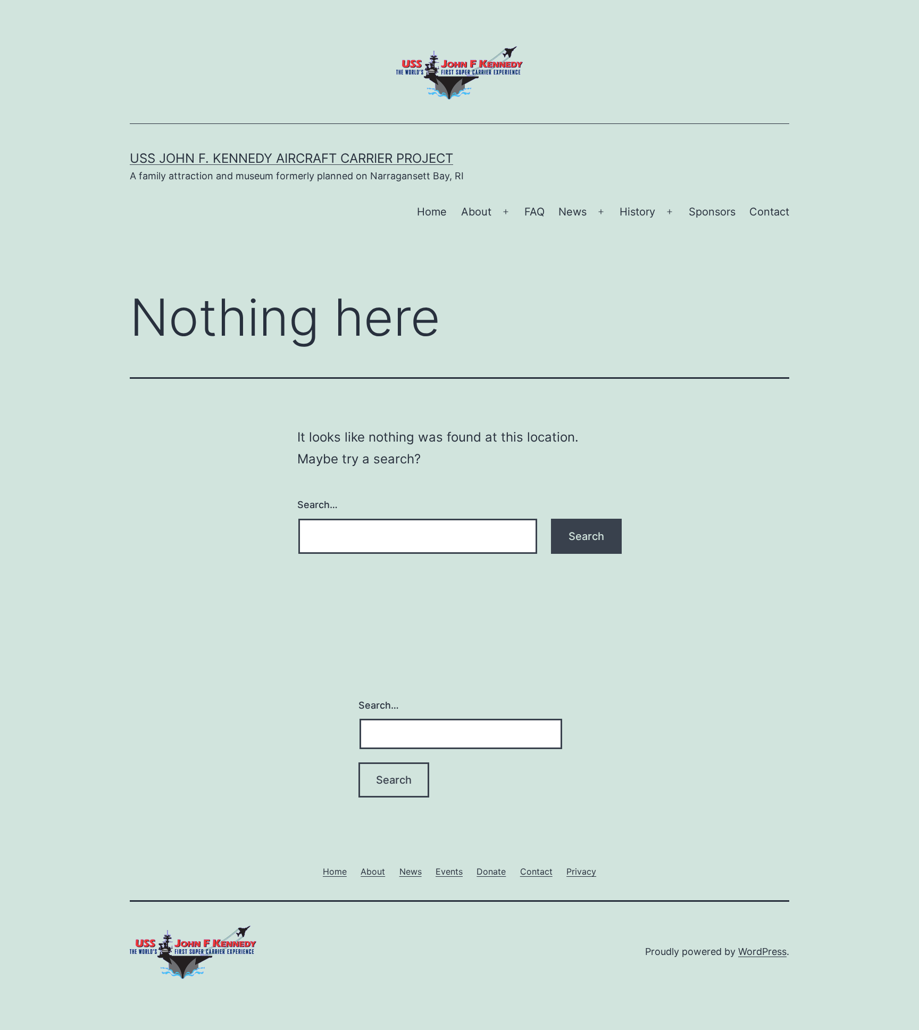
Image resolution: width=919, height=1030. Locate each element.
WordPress (762, 951)
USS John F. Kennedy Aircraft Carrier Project (291, 158)
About (476, 211)
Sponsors (712, 211)
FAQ (534, 211)
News (572, 211)
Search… (317, 504)
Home (432, 211)
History (637, 211)
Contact (769, 211)
